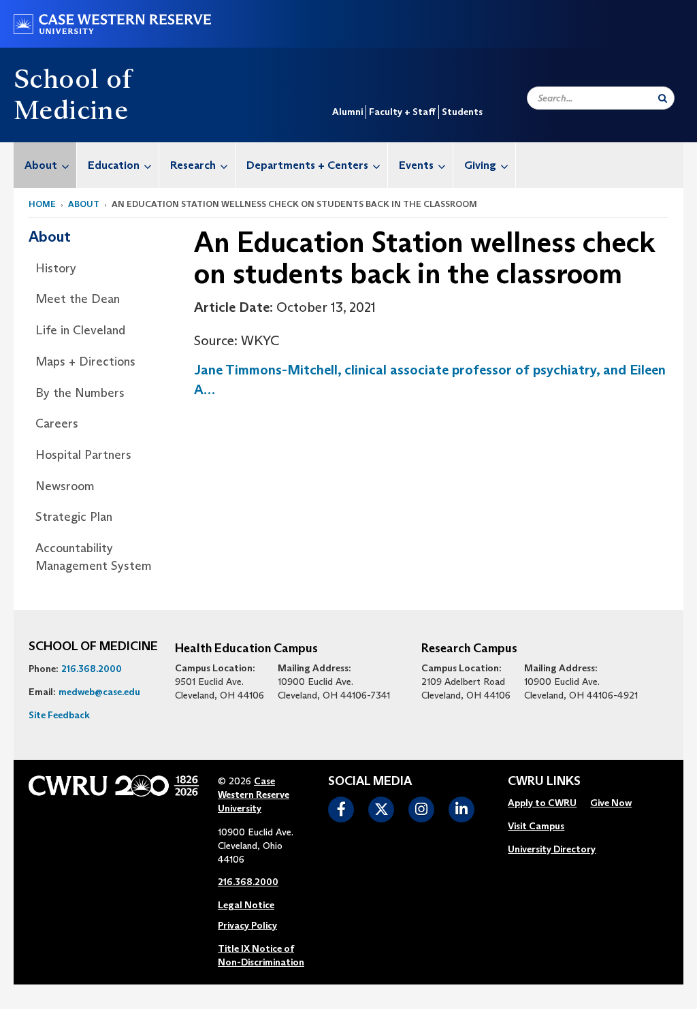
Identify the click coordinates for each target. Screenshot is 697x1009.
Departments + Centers (307, 165)
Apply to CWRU (542, 803)
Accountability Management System (93, 557)
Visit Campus (536, 826)
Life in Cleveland (80, 330)
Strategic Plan (73, 516)
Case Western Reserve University (253, 794)
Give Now (611, 803)
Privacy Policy (247, 925)
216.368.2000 (91, 668)
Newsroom (65, 486)
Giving (480, 165)
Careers (56, 423)
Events (416, 165)
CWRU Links (544, 781)
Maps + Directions (85, 361)
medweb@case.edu (99, 692)
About (41, 165)
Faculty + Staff (402, 112)
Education (114, 165)
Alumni (347, 112)
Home (42, 204)
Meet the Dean (77, 298)
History (55, 268)
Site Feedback (59, 715)
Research (193, 165)
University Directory (552, 849)
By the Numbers (80, 392)
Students (462, 112)
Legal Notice (246, 905)
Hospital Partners (83, 454)
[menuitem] (45, 165)
